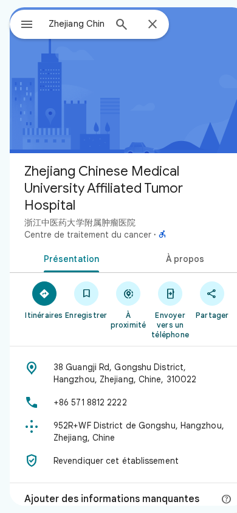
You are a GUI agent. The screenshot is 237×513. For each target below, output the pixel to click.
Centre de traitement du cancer (87, 234)
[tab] (69, 257)
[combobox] (77, 23)
